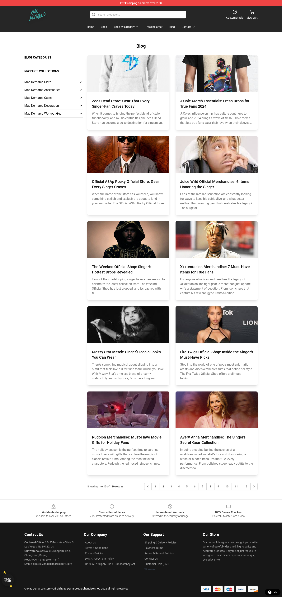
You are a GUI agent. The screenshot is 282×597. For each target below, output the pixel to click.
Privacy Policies (94, 553)
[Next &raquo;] (254, 486)
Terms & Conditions (96, 547)
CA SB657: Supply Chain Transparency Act (110, 564)
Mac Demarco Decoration (41, 105)
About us (90, 542)
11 (236, 486)
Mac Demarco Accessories (42, 90)
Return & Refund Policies (159, 553)
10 (226, 486)
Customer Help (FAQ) (157, 564)
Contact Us (151, 558)
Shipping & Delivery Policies (160, 542)
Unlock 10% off (7, 580)
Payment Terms (153, 547)
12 (245, 486)
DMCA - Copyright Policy (99, 558)
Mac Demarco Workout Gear (43, 113)
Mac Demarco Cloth (37, 82)
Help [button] (275, 592)
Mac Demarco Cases (38, 98)
